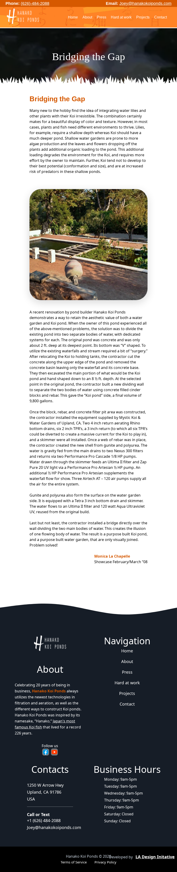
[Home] (23, 16)
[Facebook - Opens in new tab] (45, 752)
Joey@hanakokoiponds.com (145, 3)
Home (73, 17)
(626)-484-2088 (35, 3)
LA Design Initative (155, 857)
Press (101, 17)
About (87, 17)
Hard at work (121, 17)
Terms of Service (74, 862)
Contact (160, 17)
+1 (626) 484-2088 (44, 820)
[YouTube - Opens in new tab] (54, 752)
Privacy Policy (105, 862)
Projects (143, 17)
